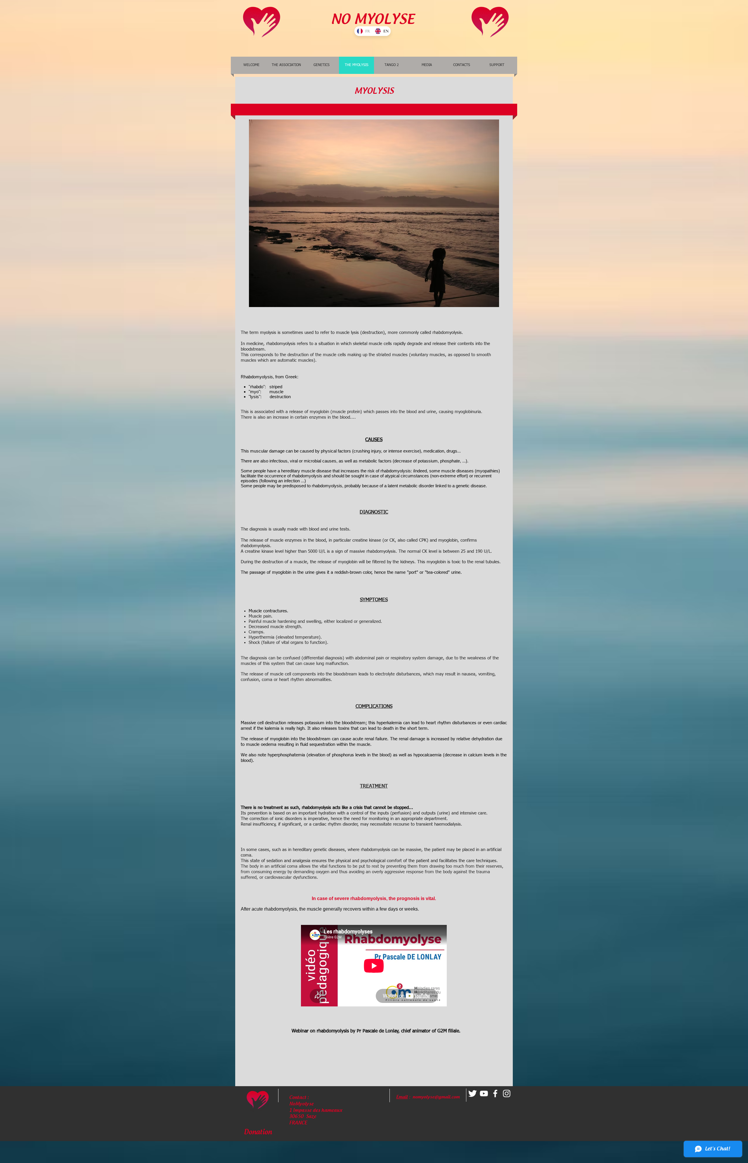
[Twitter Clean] (472, 1093)
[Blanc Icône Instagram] (507, 1093)
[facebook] (495, 1093)
